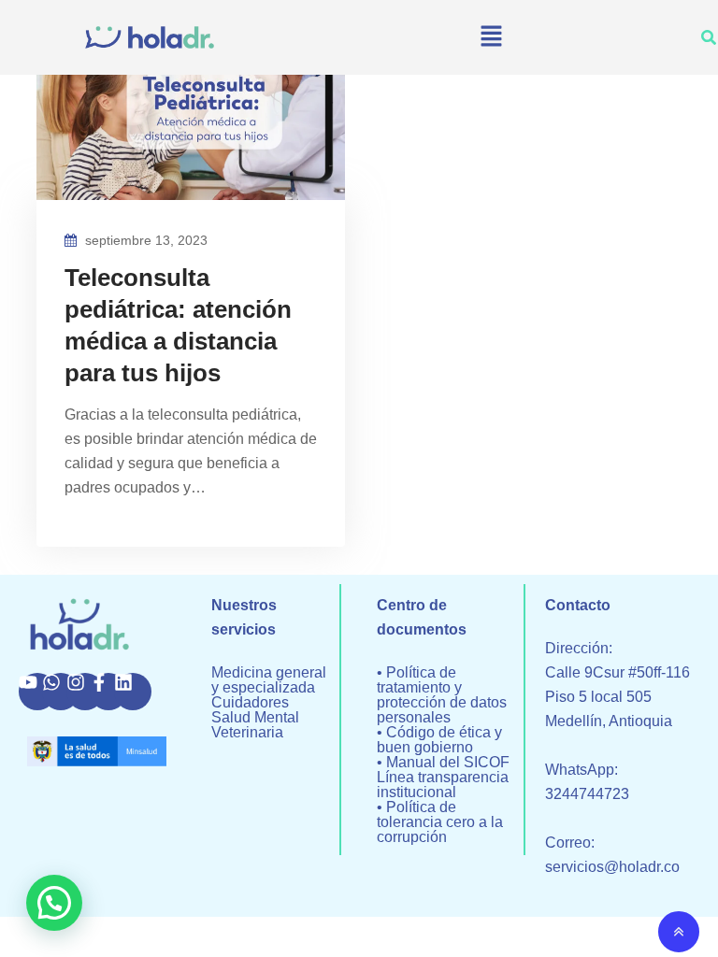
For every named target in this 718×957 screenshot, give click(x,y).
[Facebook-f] (108, 691)
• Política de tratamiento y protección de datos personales (442, 695)
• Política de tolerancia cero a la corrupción (440, 822)
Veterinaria (247, 732)
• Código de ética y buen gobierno (439, 740)
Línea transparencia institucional (443, 785)
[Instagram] (85, 691)
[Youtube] (37, 691)
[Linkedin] (132, 691)
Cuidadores (250, 702)
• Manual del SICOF (443, 762)
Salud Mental (255, 717)
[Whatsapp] (60, 691)
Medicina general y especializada (268, 680)
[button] (491, 37)
